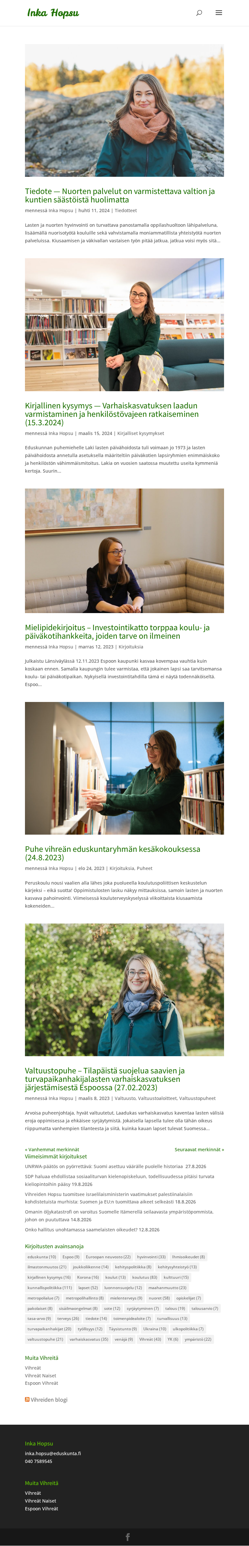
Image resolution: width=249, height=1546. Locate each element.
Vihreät (150, 1339)
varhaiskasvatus (89, 1339)
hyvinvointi (151, 1257)
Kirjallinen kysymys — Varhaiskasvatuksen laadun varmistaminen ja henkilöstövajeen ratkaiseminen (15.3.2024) (112, 414)
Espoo (71, 1257)
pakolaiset (40, 1308)
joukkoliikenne (91, 1267)
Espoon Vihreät (41, 1383)
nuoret (159, 1298)
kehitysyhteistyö (177, 1267)
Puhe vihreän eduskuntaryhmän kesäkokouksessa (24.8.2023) (112, 853)
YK (173, 1339)
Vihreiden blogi (49, 1399)
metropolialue (43, 1298)
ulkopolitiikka (188, 1329)
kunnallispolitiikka (50, 1287)
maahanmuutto (167, 1287)
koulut (115, 1277)
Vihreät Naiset (40, 1375)
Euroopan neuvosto (108, 1257)
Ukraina (154, 1329)
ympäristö (198, 1339)
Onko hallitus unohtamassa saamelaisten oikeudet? (81, 1229)
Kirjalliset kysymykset (140, 433)
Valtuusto (125, 1098)
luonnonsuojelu (123, 1287)
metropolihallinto (85, 1298)
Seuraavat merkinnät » (199, 1149)
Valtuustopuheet (197, 1098)
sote (112, 1308)
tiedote (96, 1318)
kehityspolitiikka (133, 1267)
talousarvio (205, 1308)
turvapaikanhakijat (49, 1329)
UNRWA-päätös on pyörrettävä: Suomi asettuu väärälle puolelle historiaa (104, 1166)
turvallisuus (172, 1318)
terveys (68, 1318)
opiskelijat (188, 1298)
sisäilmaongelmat (78, 1308)
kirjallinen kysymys (49, 1277)
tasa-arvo (39, 1318)
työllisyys (90, 1329)
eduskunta (42, 1257)
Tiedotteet (126, 210)
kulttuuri (176, 1277)
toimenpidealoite (132, 1318)
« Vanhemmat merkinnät (52, 1149)
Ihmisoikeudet (188, 1257)
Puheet (144, 868)
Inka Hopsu (61, 210)
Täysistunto (123, 1329)
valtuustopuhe (45, 1339)
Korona (88, 1277)
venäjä (124, 1339)
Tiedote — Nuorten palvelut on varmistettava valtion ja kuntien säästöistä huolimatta (120, 195)
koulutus (144, 1277)
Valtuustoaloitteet (157, 1098)
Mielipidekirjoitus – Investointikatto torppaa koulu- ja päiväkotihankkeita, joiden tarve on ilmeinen (117, 631)
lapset (88, 1287)
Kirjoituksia (131, 647)
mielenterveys (126, 1298)
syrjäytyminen (143, 1308)
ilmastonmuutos (47, 1267)
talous (175, 1308)
